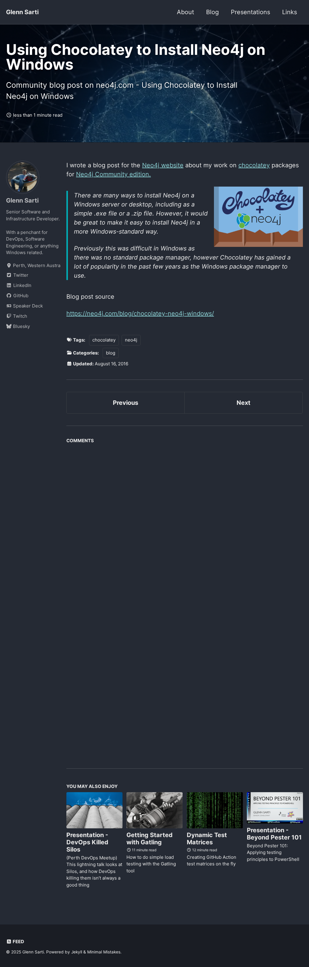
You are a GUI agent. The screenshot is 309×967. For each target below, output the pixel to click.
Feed (18, 941)
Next (243, 402)
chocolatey (254, 165)
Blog (212, 12)
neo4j (131, 340)
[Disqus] (184, 521)
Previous (125, 402)
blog (110, 353)
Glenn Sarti (22, 12)
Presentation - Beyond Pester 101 (274, 834)
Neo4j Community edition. (113, 174)
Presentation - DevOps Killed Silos (87, 842)
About (185, 12)
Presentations (250, 12)
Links (289, 12)
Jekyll (76, 952)
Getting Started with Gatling (149, 838)
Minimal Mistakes (103, 952)
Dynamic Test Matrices (207, 838)
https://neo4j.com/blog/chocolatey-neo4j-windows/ (140, 313)
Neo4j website (162, 165)
